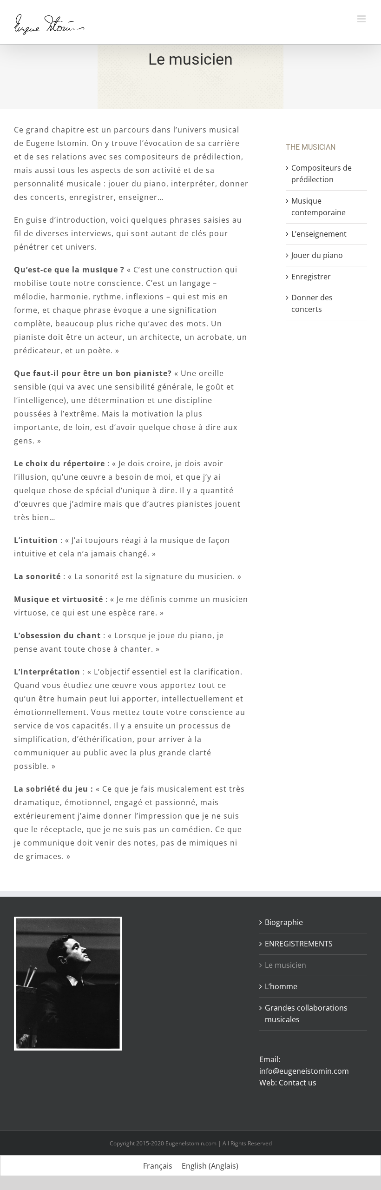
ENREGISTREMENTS (299, 944)
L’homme (281, 986)
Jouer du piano (317, 255)
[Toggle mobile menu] (362, 19)
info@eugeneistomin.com (304, 1071)
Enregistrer (311, 276)
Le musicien (285, 965)
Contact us (297, 1083)
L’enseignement (319, 234)
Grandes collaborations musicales (306, 1014)
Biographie (284, 922)
